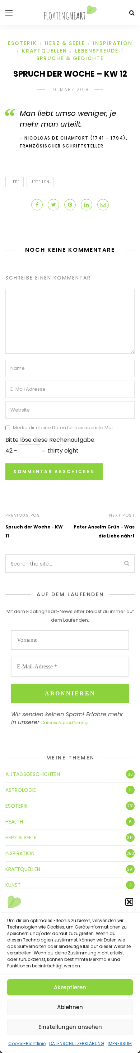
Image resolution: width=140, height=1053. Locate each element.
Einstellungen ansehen (70, 1027)
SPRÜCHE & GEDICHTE (70, 58)
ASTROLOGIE (20, 790)
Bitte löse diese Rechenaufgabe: (50, 440)
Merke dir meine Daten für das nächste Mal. (63, 428)
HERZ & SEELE (65, 43)
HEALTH (14, 821)
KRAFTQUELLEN (44, 50)
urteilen (40, 182)
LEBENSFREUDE (96, 50)
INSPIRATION (112, 43)
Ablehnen (70, 1007)
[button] (129, 902)
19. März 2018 (70, 89)
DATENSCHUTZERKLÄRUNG (76, 1043)
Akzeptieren (70, 987)
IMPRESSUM (120, 1043)
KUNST (13, 885)
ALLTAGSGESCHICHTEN (32, 774)
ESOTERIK (22, 43)
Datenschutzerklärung (64, 723)
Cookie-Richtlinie (27, 1043)
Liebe (14, 182)
